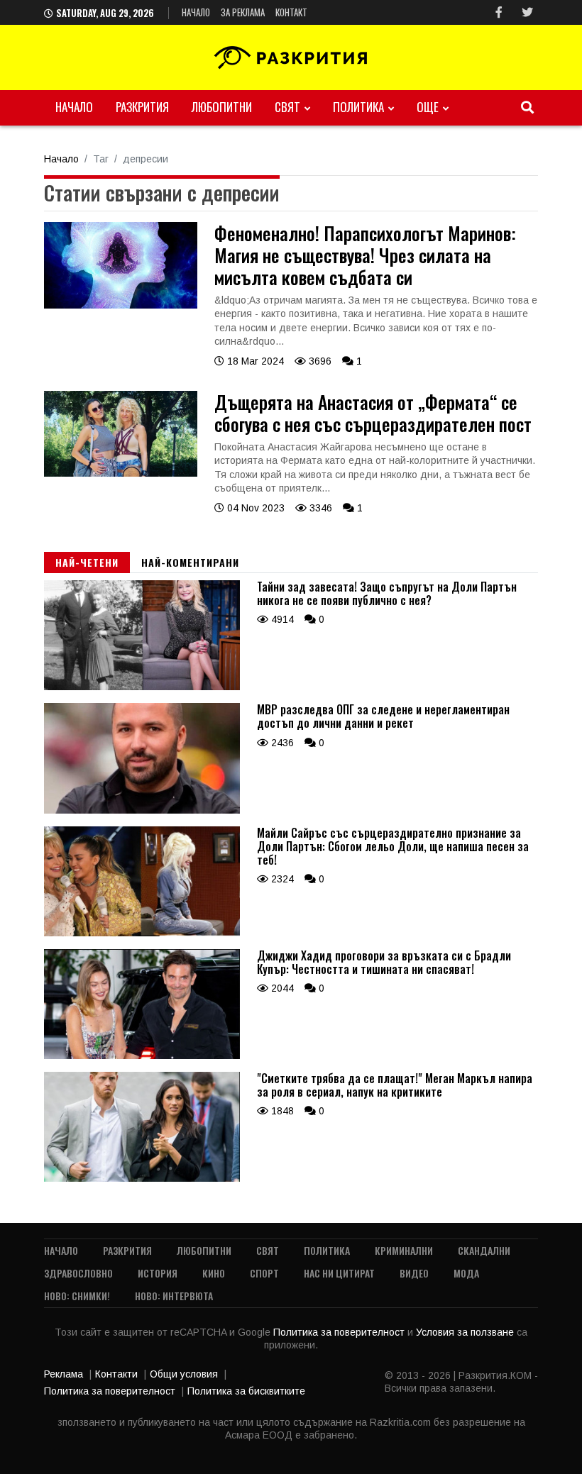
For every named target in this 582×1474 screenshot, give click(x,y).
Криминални (404, 1250)
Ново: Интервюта (174, 1295)
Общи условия (184, 1374)
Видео (414, 1272)
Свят (287, 107)
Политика (358, 107)
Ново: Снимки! (77, 1295)
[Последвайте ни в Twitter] (527, 12)
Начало (196, 12)
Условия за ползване (466, 1332)
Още (428, 107)
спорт (264, 1272)
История (157, 1272)
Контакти (116, 1374)
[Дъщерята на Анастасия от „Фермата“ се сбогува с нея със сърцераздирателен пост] (120, 473)
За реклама (243, 12)
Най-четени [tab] (87, 562)
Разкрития (142, 107)
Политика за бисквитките (246, 1391)
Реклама (63, 1374)
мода (466, 1272)
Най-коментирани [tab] (190, 562)
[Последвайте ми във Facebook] (499, 12)
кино (213, 1272)
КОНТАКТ (291, 12)
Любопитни (222, 107)
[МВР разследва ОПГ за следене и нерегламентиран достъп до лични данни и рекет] (142, 810)
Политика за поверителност (340, 1332)
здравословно (78, 1272)
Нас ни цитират (339, 1272)
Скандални (484, 1250)
